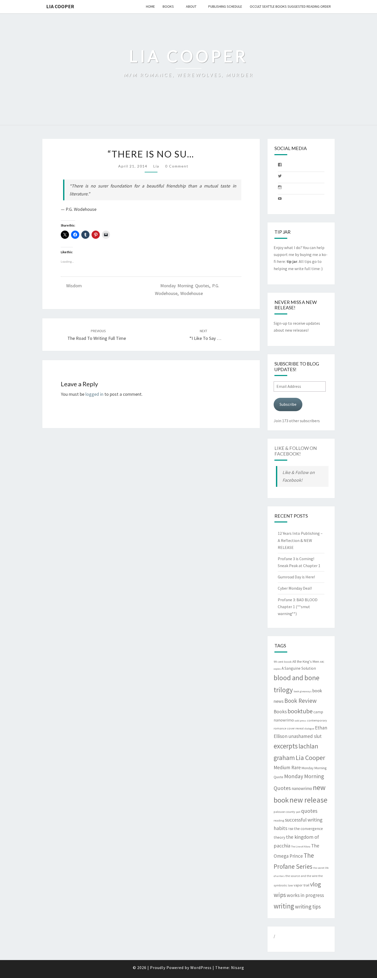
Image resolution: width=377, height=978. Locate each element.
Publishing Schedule (225, 6)
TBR (290, 829)
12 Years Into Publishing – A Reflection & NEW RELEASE (300, 540)
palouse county (284, 812)
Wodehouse (191, 293)
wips (280, 895)
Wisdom (74, 286)
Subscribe (288, 404)
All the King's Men (305, 661)
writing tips (308, 906)
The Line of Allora (300, 846)
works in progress (305, 895)
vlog (315, 884)
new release (309, 800)
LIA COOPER (60, 6)
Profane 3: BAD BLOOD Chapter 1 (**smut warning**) (298, 606)
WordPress (201, 967)
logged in (94, 394)
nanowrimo (302, 788)
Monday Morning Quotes (184, 286)
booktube (300, 711)
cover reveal (295, 728)
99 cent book (283, 662)
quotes (309, 810)
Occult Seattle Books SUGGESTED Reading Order (290, 6)
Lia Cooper (310, 758)
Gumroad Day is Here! (296, 576)
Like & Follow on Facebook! (295, 451)
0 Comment (176, 166)
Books (168, 6)
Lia (156, 166)
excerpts (286, 746)
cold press (300, 720)
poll (298, 812)
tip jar (291, 261)
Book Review (300, 700)
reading (279, 820)
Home (150, 6)
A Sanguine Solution (299, 668)
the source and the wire (301, 876)
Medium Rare (287, 767)
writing (284, 906)
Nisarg (237, 967)
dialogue (309, 728)
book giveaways (303, 691)
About (191, 6)
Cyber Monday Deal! (295, 588)
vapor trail (301, 885)
